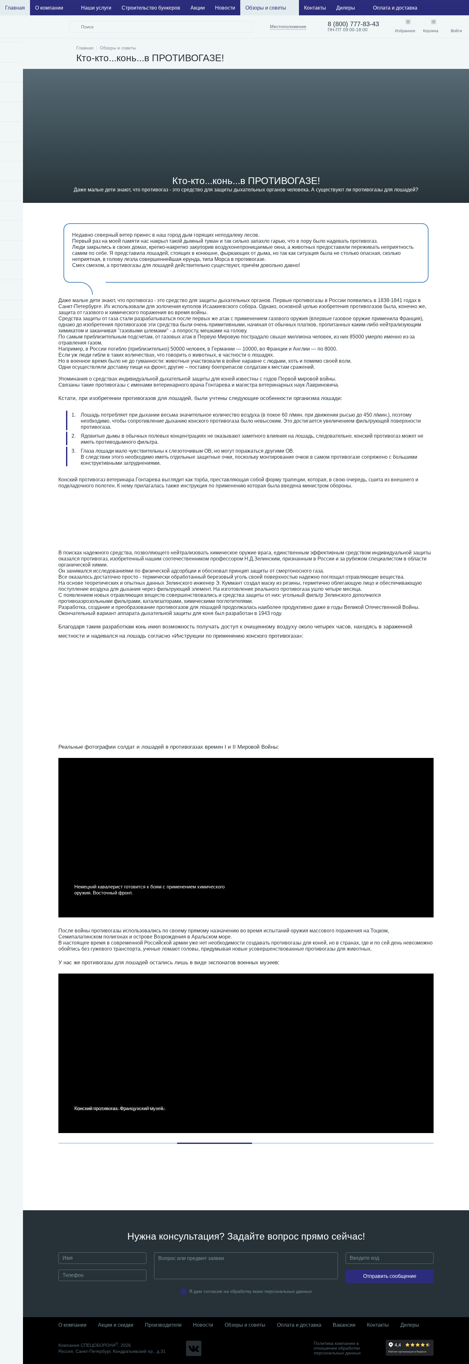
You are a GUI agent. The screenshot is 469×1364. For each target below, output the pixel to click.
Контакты (315, 8)
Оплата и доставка (395, 8)
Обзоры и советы (265, 8)
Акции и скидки (115, 1325)
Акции (197, 8)
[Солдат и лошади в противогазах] (377, 524)
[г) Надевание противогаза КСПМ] (311, 688)
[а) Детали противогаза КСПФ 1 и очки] (107, 688)
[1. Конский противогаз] (103, 524)
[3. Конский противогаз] (286, 524)
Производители (163, 1325)
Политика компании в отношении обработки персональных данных (337, 1348)
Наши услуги (96, 8)
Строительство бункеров (151, 8)
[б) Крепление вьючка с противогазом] (185, 688)
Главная (15, 8)
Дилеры (345, 8)
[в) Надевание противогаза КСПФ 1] (242, 688)
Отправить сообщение (389, 1276)
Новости (225, 8)
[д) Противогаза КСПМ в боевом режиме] (386, 688)
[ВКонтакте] (193, 1348)
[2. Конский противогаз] (195, 524)
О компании (49, 8)
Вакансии (344, 1325)
